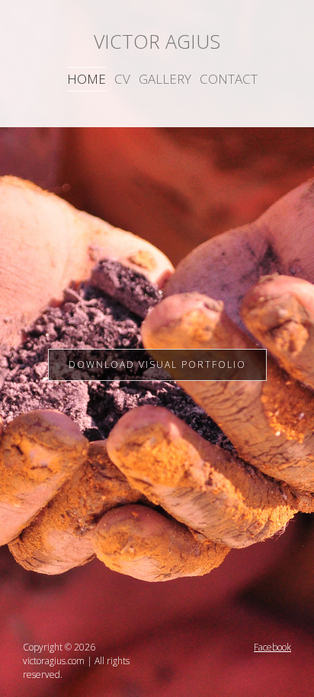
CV (122, 79)
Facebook (272, 647)
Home (86, 79)
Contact (229, 79)
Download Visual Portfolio (157, 364)
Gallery (165, 79)
